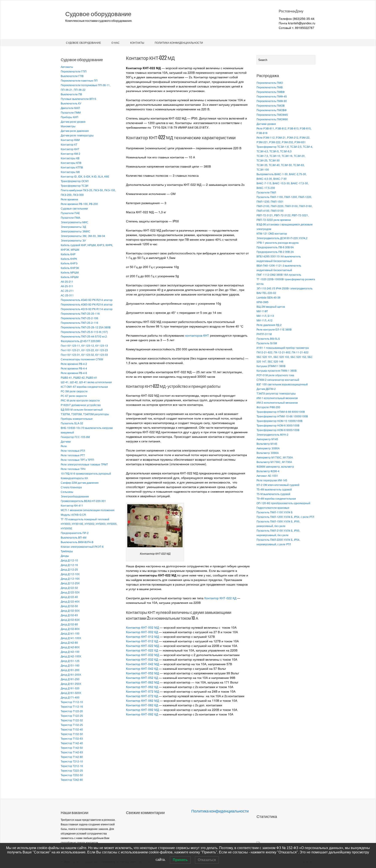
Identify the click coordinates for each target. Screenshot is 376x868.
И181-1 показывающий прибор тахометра (283, 347)
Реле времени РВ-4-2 (74, 364)
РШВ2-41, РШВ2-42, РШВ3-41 (79, 377)
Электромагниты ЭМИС (75, 231)
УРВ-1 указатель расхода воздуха (278, 242)
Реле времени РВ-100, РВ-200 (79, 204)
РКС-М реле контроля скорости (80, 400)
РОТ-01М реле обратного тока (275, 375)
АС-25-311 (67, 295)
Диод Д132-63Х (70, 619)
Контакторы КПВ (71, 163)
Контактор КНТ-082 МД (142, 700)
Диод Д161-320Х (71, 693)
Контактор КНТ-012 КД (142, 641)
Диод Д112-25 (69, 569)
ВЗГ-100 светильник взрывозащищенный (282, 384)
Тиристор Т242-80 (72, 779)
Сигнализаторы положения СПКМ (82, 359)
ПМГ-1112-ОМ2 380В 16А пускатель (279, 274)
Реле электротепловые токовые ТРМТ (84, 464)
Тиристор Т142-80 (72, 757)
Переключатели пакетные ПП (79, 80)
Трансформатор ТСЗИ (74, 185)
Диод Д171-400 (70, 697)
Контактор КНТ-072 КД (142, 696)
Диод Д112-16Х (70, 578)
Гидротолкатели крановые (273, 507)
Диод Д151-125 (70, 661)
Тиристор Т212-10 (72, 761)
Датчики (66, 441)
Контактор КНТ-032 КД (142, 659)
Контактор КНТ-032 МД (142, 655)
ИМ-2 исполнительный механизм (277, 402)
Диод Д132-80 (69, 624)
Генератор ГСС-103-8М (75, 437)
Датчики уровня (266, 124)
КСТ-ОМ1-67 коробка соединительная (84, 386)
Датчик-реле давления (75, 131)
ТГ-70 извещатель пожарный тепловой (85, 519)
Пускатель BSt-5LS (268, 338)
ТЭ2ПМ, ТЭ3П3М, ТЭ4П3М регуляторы (85, 414)
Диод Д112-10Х (70, 574)
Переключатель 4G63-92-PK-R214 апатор (86, 304)
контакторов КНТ (197, 335)
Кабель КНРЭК (70, 268)
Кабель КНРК (69, 258)
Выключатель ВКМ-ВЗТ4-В (77, 542)
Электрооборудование (75, 496)
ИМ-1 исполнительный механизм (277, 398)
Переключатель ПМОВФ (272, 110)
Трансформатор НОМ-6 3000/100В (278, 425)
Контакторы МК (70, 172)
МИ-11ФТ (262, 311)
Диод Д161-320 (70, 688)
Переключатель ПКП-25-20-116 (80, 313)
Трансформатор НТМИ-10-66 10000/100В (282, 416)
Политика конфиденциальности (179, 42)
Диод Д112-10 (69, 560)
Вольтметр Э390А (268, 453)
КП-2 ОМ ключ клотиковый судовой (278, 485)
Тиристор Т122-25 (72, 715)
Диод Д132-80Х (70, 629)
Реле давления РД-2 (269, 325)
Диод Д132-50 (69, 606)
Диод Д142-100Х (71, 656)
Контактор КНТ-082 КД (142, 705)
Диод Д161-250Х (71, 683)
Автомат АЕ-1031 (267, 475)
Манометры (68, 126)
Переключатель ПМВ (270, 87)
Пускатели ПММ (71, 112)
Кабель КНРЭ (69, 263)
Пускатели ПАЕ (70, 213)
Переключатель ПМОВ (271, 105)
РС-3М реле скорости (74, 391)
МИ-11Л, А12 (264, 320)
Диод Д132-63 (69, 615)
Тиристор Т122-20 (72, 711)
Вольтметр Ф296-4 (268, 471)
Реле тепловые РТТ (73, 455)
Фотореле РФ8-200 (268, 407)
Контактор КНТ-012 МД (142, 636)
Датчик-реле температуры (77, 135)
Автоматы (67, 67)
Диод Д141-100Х (71, 638)
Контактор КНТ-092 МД (142, 709)
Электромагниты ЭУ (73, 240)
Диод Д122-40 (69, 597)
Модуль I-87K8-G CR (73, 514)
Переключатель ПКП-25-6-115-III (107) (84, 332)
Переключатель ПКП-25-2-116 (79, 322)
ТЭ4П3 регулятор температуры (276, 393)
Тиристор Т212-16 (72, 766)
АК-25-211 (67, 281)
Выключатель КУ (71, 103)
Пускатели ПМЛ (266, 192)
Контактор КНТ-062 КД (142, 687)
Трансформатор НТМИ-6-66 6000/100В (281, 411)
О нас (115, 42)
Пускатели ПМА (70, 217)
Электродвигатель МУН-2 (272, 434)
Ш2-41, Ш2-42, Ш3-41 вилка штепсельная (86, 382)
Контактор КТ (69, 144)
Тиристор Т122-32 (72, 720)
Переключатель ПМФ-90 (272, 101)
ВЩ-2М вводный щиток (271, 306)
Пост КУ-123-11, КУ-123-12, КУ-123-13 (84, 345)
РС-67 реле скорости (74, 396)
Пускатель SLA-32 (72, 423)
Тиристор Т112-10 (72, 702)
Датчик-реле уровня (73, 121)
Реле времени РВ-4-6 (74, 373)
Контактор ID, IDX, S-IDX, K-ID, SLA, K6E (85, 176)
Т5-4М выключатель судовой (274, 489)
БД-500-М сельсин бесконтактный (82, 409)
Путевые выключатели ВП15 (78, 99)
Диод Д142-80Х (70, 647)
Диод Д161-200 (70, 670)
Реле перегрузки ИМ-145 (272, 480)
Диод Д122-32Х (70, 592)
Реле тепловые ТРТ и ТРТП (77, 460)
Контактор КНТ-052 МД (142, 673)
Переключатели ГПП (74, 71)
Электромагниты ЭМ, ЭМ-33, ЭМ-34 (83, 236)
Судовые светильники (74, 208)
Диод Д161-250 (70, 679)
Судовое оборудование (98, 13)
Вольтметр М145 (267, 443)
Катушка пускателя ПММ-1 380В (277, 370)
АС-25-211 (67, 290)
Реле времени (69, 199)
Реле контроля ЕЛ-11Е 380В (274, 329)
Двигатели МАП (70, 108)
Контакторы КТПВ (72, 167)
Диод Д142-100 (70, 651)
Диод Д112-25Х (70, 583)
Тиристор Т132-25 (72, 725)
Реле (64, 446)
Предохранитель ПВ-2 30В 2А (275, 252)
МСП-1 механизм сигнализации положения (87, 510)
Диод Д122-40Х (70, 601)
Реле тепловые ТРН (73, 469)
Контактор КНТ (70, 149)
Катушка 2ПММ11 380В (271, 366)
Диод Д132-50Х (70, 610)
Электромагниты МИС (74, 222)
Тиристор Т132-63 (72, 738)
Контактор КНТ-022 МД (142, 645)
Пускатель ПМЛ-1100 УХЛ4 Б (275, 512)
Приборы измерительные (77, 418)
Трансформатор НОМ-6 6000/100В (278, 430)
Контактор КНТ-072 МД (142, 691)
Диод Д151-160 (70, 665)
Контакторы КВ (70, 158)
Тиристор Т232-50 (72, 775)
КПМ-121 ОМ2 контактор (272, 233)
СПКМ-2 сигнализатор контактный (278, 379)
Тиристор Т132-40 (72, 729)
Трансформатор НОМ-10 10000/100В (279, 421)
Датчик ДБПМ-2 (266, 389)
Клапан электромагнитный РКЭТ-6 (82, 546)
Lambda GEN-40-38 (268, 297)
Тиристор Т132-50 (72, 734)
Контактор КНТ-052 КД (142, 677)
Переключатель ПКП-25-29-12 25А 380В (86, 327)
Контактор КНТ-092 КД (142, 714)
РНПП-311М (264, 334)
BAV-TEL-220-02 (266, 293)
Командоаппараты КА (74, 478)
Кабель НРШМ (70, 277)
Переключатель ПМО (270, 82)
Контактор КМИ (70, 140)
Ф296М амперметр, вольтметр (275, 466)
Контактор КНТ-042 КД (142, 668)
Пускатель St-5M (267, 343)
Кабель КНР (68, 254)
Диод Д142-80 (69, 642)
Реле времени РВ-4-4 (74, 368)
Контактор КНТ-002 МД (142, 627)
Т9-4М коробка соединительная (276, 498)
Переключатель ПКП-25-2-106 (79, 318)
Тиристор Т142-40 (72, 743)
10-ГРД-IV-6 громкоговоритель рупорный (86, 473)
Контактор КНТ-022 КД (220, 598)
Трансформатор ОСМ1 (75, 181)
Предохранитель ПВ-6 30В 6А (275, 247)
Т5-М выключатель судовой (273, 494)
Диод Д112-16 (69, 565)
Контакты (137, 42)
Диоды (65, 555)
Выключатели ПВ (71, 94)
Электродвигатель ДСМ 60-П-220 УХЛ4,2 (282, 238)
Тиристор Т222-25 (72, 770)
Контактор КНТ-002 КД (142, 632)
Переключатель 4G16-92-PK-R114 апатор (86, 309)
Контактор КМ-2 (70, 153)
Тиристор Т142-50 (72, 747)
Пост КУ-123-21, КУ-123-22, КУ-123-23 (84, 350)
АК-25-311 (67, 286)
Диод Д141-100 (70, 633)
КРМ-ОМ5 (263, 302)
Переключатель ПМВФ (271, 92)
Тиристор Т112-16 (72, 706)
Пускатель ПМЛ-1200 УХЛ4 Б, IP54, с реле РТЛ (285, 517)
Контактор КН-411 (72, 505)
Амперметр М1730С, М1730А (275, 457)
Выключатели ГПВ (72, 76)
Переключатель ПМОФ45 (272, 114)
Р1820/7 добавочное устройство (81, 405)
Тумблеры (67, 551)
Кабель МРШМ (70, 272)
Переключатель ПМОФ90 (272, 119)
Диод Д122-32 (69, 587)
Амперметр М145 (267, 439)
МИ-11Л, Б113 (265, 315)
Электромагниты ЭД (73, 226)
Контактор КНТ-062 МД (142, 682)
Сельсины (67, 492)
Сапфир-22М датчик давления (80, 482)
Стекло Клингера (71, 487)
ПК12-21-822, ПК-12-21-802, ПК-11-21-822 (283, 352)
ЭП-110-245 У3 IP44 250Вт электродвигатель (284, 288)
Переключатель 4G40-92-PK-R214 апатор (86, 300)
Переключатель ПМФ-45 (272, 96)
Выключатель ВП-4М (73, 537)
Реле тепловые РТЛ (73, 450)
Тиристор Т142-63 (72, 752)
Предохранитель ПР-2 (75, 533)
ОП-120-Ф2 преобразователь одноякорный (283, 503)
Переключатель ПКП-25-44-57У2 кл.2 (84, 336)
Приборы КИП (69, 117)
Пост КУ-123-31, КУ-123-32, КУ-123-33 (84, 354)
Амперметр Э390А (268, 448)
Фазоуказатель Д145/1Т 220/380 (81, 341)
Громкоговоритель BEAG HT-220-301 (83, 501)
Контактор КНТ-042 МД (142, 664)
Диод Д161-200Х (71, 674)
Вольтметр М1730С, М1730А (274, 462)
